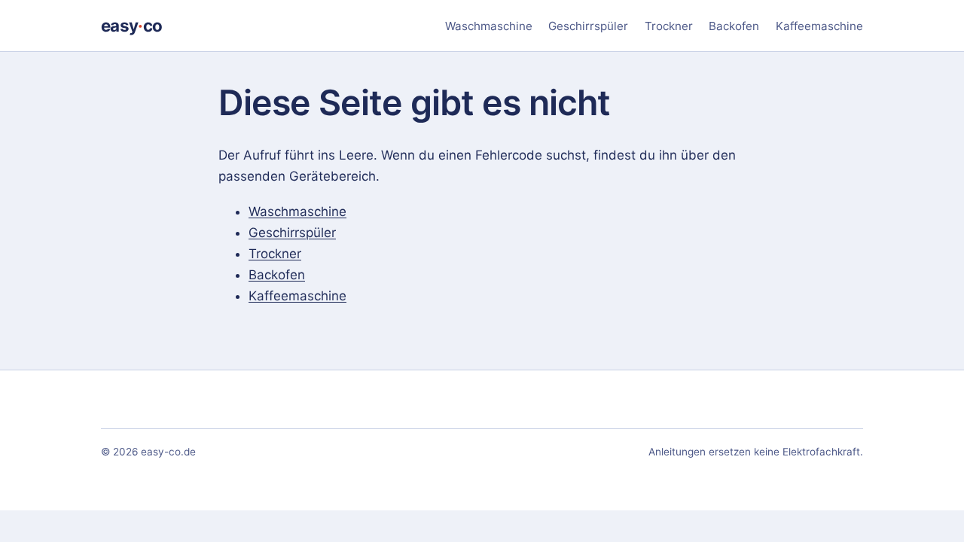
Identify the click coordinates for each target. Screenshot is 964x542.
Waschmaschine (488, 26)
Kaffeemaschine (819, 26)
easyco (131, 25)
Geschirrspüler (588, 26)
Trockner (669, 26)
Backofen (734, 26)
